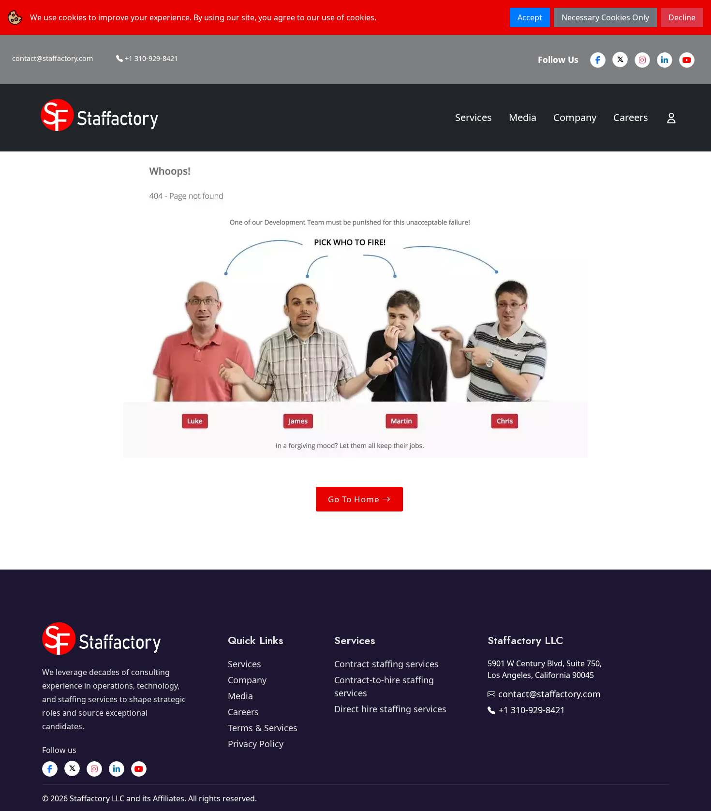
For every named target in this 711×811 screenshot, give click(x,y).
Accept (530, 17)
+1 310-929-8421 (150, 58)
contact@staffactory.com (52, 58)
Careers (630, 117)
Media (522, 117)
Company (574, 117)
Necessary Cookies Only (605, 17)
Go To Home (355, 499)
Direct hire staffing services (390, 709)
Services (473, 117)
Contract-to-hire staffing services (384, 686)
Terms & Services (262, 728)
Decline (682, 17)
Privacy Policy (255, 744)
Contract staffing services (386, 664)
